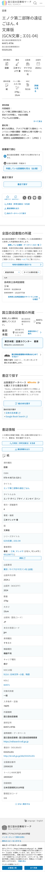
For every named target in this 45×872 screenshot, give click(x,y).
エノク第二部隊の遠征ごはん (17, 488)
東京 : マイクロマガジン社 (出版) (18, 569)
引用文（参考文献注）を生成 (18, 204)
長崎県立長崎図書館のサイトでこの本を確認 (23, 297)
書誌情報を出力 (13, 208)
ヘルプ (24, 259)
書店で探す (23, 184)
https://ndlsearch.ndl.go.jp (16, 741)
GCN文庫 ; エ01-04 (12, 540)
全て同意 (33, 868)
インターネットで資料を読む (13, 837)
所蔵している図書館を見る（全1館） (22, 168)
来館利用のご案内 (33, 332)
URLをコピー (15, 199)
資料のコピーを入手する (11, 841)
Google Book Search (15, 416)
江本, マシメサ (17, 551)
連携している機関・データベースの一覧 (23, 245)
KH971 (7, 684)
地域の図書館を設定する (22, 264)
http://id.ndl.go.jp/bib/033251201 (19, 755)
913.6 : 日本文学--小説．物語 (17, 674)
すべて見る (37, 121)
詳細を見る (36, 88)
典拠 (21, 558)
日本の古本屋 (12, 412)
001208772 (9, 554)
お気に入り (7, 199)
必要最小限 (12, 868)
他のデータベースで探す (16, 213)
